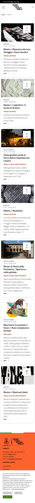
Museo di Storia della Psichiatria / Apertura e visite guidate (15, 269)
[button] (33, 7)
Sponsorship (7, 466)
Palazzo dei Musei (10, 55)
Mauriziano (7, 334)
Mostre (6, 44)
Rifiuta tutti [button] (18, 493)
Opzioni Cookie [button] (8, 493)
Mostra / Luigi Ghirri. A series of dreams (15, 106)
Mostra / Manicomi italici (16, 392)
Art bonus (6, 469)
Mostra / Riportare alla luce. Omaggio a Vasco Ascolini (17, 51)
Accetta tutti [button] (7, 497)
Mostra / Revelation (13, 210)
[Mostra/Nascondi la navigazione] (3, 7)
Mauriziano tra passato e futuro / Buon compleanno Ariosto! (16, 327)
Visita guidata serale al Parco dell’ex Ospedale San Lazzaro (17, 157)
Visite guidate (9, 150)
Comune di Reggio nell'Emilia (11, 2)
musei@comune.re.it (15, 459)
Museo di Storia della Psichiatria (15, 164)
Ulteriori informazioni (17, 489)
